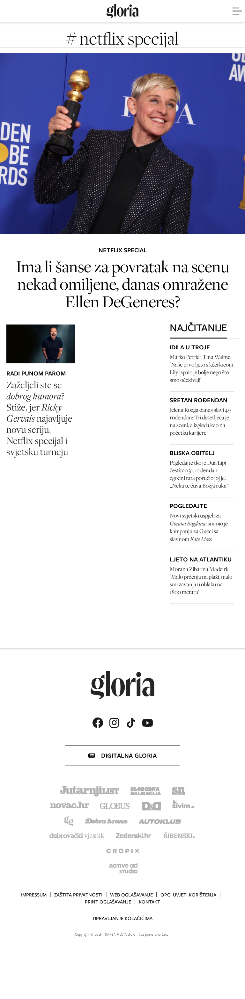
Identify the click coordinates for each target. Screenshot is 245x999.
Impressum (34, 894)
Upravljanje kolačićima (122, 918)
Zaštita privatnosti (78, 894)
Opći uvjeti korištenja (188, 894)
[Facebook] (98, 722)
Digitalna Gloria (129, 755)
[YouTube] (147, 723)
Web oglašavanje (131, 894)
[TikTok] (131, 723)
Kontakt (149, 901)
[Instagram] (114, 723)
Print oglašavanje (108, 901)
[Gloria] (122, 11)
